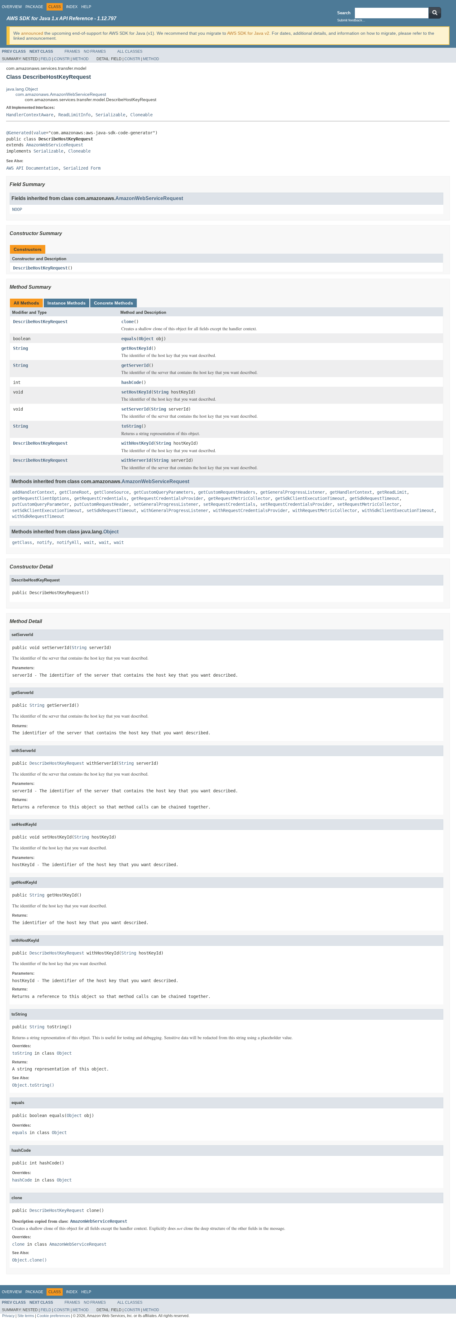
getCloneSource (111, 492)
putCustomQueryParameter (40, 504)
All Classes (129, 51)
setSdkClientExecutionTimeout (47, 510)
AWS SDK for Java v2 (248, 33)
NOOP (17, 209)
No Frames (95, 51)
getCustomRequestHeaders (226, 492)
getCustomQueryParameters (163, 492)
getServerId (135, 365)
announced (32, 33)
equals (128, 338)
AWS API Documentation (32, 168)
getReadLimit (392, 492)
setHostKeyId (136, 391)
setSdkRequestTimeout (111, 510)
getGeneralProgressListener (292, 492)
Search (344, 13)
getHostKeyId (136, 348)
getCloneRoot (74, 492)
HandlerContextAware (29, 114)
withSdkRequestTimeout (38, 516)
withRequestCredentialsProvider (250, 510)
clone (127, 321)
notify (44, 542)
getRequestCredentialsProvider (167, 498)
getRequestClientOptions (40, 498)
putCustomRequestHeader (101, 504)
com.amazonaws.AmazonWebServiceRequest (61, 94)
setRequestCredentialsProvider (296, 504)
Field (46, 59)
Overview (12, 7)
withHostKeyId (137, 443)
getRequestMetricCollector (239, 498)
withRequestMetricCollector (325, 510)
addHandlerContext (33, 492)
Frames (72, 51)
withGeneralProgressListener (174, 510)
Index (72, 7)
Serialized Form (82, 168)
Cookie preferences (53, 1316)
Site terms (25, 1316)
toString (131, 426)
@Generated (18, 132)
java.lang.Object (22, 89)
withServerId (136, 460)
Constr (62, 59)
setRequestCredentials (229, 504)
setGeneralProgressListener (166, 504)
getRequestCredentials (100, 498)
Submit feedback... (351, 20)
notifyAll (68, 542)
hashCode (131, 382)
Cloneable (141, 114)
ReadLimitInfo (74, 114)
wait (89, 542)
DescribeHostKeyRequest (40, 267)
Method (81, 59)
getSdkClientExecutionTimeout (310, 498)
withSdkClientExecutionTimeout (398, 510)
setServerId (135, 409)
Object (146, 338)
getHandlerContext (351, 492)
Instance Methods (66, 302)
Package (34, 7)
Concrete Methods (113, 302)
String (20, 348)
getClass (22, 542)
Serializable (110, 114)
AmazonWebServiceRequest (54, 144)
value (40, 132)
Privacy (8, 1316)
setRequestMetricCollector (368, 504)
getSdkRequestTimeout (374, 498)
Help (86, 7)
